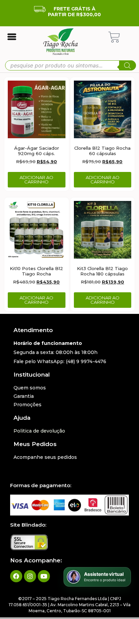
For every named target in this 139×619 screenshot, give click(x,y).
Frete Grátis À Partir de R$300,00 (74, 12)
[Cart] (114, 37)
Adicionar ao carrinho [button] (36, 179)
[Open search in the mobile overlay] (70, 65)
